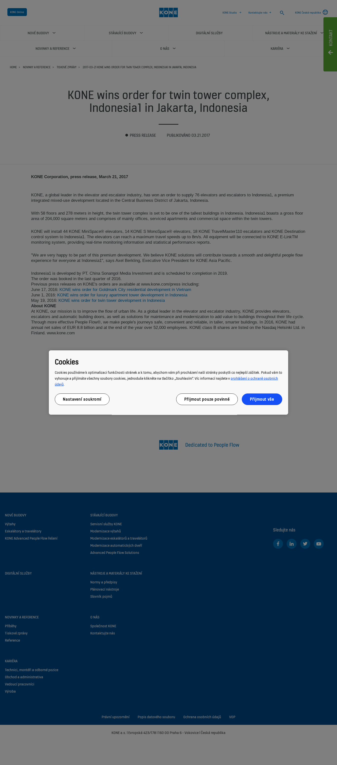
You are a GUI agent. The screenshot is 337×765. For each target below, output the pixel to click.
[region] (168, 382)
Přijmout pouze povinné (207, 399)
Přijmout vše (262, 399)
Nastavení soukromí (82, 399)
